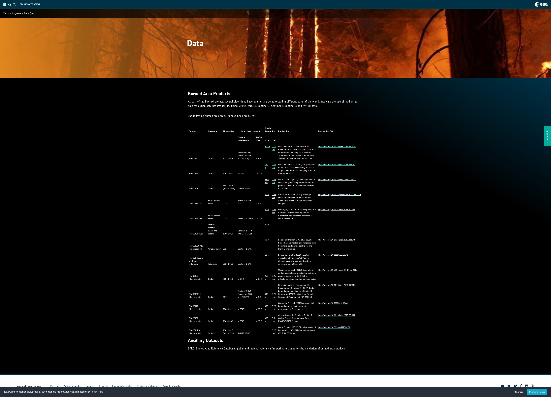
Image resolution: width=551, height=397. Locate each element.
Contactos (90, 386)
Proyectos (16, 13)
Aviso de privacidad (172, 386)
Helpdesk (103, 386)
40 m (267, 240)
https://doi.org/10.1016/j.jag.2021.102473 (337, 179)
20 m (267, 194)
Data (32, 13)
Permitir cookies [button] (537, 392)
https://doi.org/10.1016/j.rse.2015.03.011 (336, 315)
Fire (25, 13)
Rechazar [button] (519, 392)
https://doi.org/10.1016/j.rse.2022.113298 (337, 146)
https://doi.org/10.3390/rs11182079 (334, 327)
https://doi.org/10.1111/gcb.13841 (333, 255)
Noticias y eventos (72, 386)
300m (267, 146)
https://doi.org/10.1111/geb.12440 (333, 303)
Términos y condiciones (147, 386)
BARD (191, 348)
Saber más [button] (97, 392)
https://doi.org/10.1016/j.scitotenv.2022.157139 (339, 194)
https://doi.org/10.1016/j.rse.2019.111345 (336, 240)
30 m (267, 225)
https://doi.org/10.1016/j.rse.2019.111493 (336, 164)
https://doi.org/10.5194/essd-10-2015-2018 (337, 270)
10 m (267, 255)
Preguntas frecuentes (122, 386)
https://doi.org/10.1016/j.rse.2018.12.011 (336, 209)
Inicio (6, 13)
